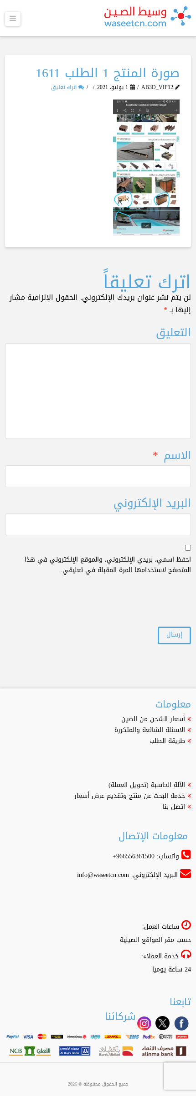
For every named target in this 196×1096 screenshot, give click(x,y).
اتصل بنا (174, 807)
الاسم (172, 455)
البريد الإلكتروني (152, 503)
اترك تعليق (64, 87)
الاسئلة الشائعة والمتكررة (149, 730)
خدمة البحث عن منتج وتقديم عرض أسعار (129, 796)
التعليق (173, 333)
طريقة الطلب (167, 741)
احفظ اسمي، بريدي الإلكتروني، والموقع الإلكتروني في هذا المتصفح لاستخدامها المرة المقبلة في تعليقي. (108, 565)
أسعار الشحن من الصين (153, 719)
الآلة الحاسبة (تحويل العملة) (146, 785)
